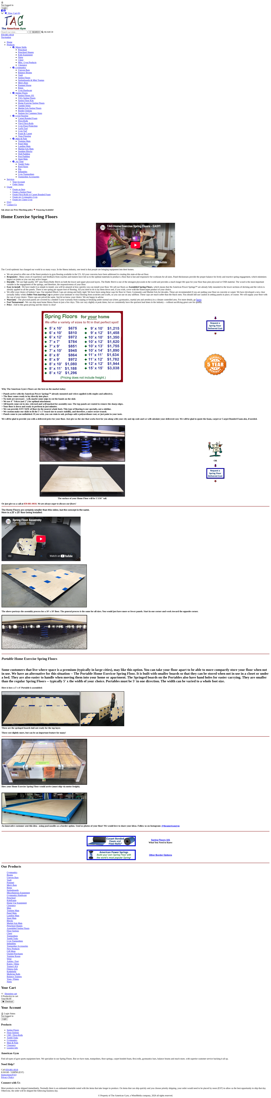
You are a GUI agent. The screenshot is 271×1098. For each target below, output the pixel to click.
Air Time (19, 161)
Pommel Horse (24, 85)
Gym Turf (22, 131)
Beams (10, 875)
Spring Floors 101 (26, 95)
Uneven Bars (24, 70)
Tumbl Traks (23, 164)
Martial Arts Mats (26, 149)
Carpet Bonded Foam (27, 118)
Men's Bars (23, 83)
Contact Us (12, 204)
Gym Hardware (25, 90)
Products (11, 44)
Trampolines (12, 936)
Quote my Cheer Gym (22, 199)
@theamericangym (170, 826)
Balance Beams (25, 72)
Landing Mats (24, 146)
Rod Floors (23, 166)
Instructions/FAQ (9, 1075)
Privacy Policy (7, 1077)
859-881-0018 (7, 35)
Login (4, 8)
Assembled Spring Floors (18, 928)
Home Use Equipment (17, 903)
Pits (19, 169)
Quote (9, 187)
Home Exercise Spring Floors (31, 103)
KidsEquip (11, 900)
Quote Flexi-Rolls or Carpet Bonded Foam (31, 194)
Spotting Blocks (25, 151)
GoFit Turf (23, 128)
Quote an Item (18, 189)
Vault (20, 75)
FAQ (9, 202)
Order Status (18, 184)
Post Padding (24, 156)
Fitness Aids (12, 969)
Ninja (20, 57)
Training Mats (24, 141)
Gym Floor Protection (28, 126)
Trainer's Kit (12, 966)
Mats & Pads (20, 138)
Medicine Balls (13, 974)
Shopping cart (11, 993)
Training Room (13, 956)
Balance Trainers (14, 976)
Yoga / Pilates (13, 979)
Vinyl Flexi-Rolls (25, 123)
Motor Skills (20, 47)
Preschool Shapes (26, 52)
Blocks (10, 920)
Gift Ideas (11, 951)
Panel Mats (23, 144)
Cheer (20, 60)
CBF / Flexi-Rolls (15, 1035)
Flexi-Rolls (23, 121)
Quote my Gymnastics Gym (24, 197)
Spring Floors (24, 77)
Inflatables (22, 171)
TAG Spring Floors (26, 98)
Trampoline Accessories (28, 177)
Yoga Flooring (24, 136)
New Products (13, 948)
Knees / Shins (13, 964)
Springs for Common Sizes (30, 113)
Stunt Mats (23, 159)
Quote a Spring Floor (21, 192)
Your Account (18, 182)
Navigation (6, 37)
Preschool (22, 50)
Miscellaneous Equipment (18, 893)
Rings (20, 88)
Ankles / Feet (13, 961)
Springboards (13, 890)
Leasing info (12, 1048)
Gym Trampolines (26, 174)
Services (10, 179)
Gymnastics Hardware (17, 895)
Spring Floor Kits (26, 100)
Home (9, 42)
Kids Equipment (25, 55)
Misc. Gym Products (27, 62)
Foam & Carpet (25, 133)
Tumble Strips (24, 105)
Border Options (25, 111)
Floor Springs (13, 931)
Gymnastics (20, 67)
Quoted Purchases (15, 954)
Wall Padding (24, 154)
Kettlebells (11, 971)
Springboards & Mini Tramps (31, 80)
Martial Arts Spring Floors (29, 108)
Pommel (10, 882)
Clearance (22, 65)
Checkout (8, 1001)
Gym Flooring (21, 116)
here (198, 299)
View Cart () (13, 13)
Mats (9, 908)
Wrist (9, 959)
